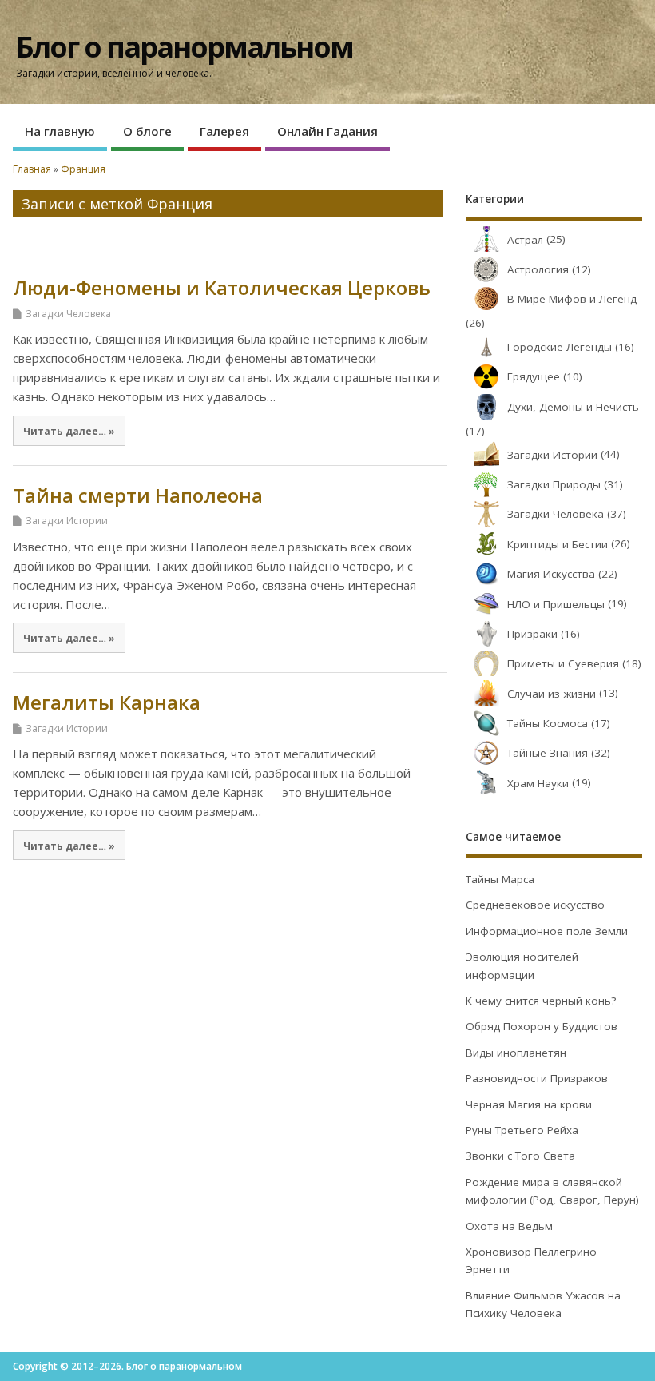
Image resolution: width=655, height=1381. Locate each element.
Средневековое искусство (535, 904)
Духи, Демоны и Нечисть (573, 407)
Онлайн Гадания (327, 131)
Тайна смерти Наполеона (138, 495)
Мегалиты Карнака (106, 702)
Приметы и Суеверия (563, 663)
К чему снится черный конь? (541, 1000)
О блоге (147, 131)
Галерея (224, 131)
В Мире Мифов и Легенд (572, 299)
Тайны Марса (500, 879)
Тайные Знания (547, 753)
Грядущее (533, 376)
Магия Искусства (551, 574)
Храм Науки (538, 783)
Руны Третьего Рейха (522, 1130)
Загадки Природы (554, 484)
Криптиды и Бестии (557, 544)
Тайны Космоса (547, 723)
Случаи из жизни (551, 694)
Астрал (525, 240)
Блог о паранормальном (184, 46)
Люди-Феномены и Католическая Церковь (222, 287)
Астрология (538, 269)
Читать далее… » (69, 430)
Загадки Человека (68, 313)
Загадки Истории (67, 520)
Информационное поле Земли (547, 931)
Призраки (532, 634)
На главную (60, 131)
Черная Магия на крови (529, 1104)
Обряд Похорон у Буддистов (541, 1026)
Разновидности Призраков (537, 1078)
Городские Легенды (559, 347)
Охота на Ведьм (509, 1226)
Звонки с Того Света (520, 1155)
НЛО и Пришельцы (556, 604)
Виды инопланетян (516, 1052)
